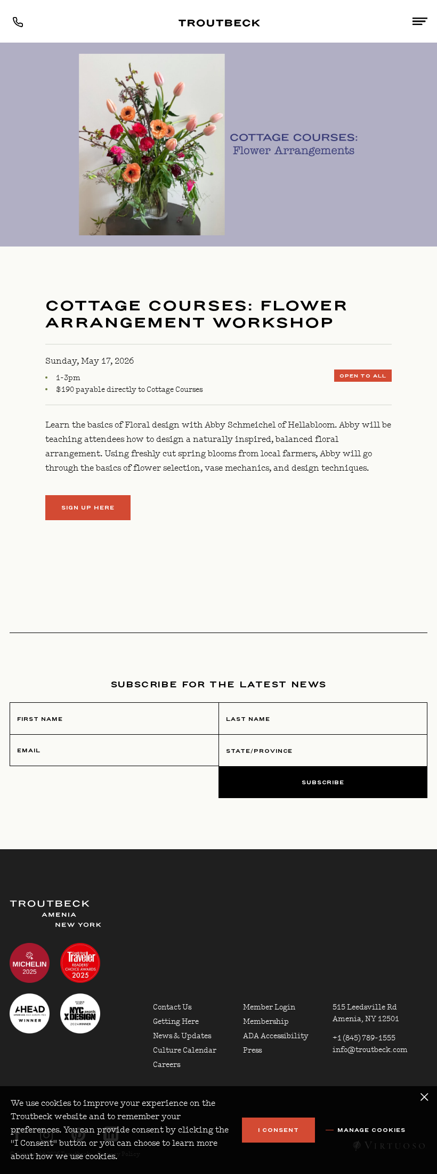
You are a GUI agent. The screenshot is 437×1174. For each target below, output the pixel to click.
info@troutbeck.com (370, 1050)
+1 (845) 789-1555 (364, 1038)
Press (252, 1050)
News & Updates (182, 1036)
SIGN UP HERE (87, 508)
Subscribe (323, 782)
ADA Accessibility (276, 1036)
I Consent (278, 1130)
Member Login (269, 1007)
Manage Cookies (371, 1130)
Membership (266, 1022)
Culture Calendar (184, 1050)
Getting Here (176, 1022)
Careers (166, 1065)
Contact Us (172, 1007)
